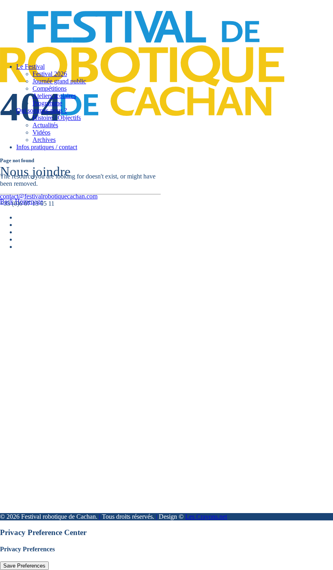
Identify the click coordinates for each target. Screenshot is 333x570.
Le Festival (30, 66)
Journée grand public (59, 81)
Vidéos (41, 132)
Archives (44, 139)
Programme (47, 103)
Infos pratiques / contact (46, 147)
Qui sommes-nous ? (41, 110)
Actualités (45, 125)
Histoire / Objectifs (56, 117)
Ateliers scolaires (54, 95)
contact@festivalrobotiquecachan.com (48, 196)
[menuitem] (165, 125)
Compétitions (49, 88)
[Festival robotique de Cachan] (157, 28)
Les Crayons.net (206, 516)
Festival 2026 (49, 73)
